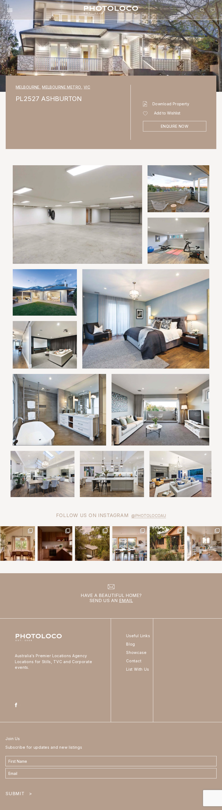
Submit (18, 792)
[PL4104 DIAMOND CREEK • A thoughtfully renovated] (17, 543)
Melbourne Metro (62, 87)
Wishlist (211, 11)
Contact (134, 661)
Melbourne (28, 87)
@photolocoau (148, 515)
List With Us (137, 669)
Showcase (136, 652)
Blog (130, 644)
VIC (87, 87)
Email (126, 600)
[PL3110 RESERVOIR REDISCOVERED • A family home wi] (129, 543)
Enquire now (175, 126)
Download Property (170, 104)
